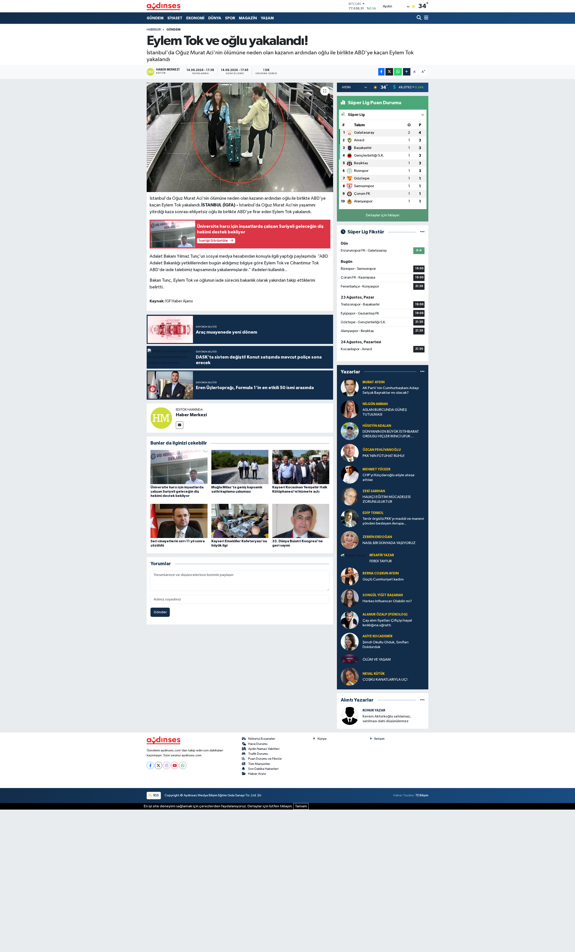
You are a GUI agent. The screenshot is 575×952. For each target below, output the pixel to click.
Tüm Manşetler (259, 764)
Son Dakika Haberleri (263, 768)
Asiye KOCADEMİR (377, 636)
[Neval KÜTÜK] (350, 677)
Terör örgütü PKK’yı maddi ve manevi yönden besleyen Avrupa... (393, 521)
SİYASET (174, 18)
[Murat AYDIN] (350, 387)
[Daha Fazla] (406, 71)
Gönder (160, 612)
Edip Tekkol (373, 513)
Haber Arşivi (257, 773)
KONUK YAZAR (374, 710)
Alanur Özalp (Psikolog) (385, 614)
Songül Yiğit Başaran (383, 595)
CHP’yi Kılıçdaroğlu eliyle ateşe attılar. (389, 477)
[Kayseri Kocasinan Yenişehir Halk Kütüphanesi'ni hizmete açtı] (300, 467)
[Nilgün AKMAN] (350, 409)
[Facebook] (150, 765)
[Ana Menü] (425, 18)
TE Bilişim (421, 795)
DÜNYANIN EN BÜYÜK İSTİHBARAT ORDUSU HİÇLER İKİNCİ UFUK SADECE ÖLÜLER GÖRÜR (391, 434)
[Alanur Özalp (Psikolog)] (350, 620)
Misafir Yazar (381, 555)
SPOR (230, 18)
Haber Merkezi (191, 415)
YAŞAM (267, 18)
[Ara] (419, 18)
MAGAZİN (248, 18)
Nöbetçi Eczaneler (261, 738)
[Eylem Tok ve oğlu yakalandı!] (240, 137)
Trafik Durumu (258, 753)
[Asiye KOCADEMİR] (350, 642)
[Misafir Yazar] (353, 556)
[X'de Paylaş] (389, 71)
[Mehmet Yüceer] (350, 474)
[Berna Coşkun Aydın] (350, 576)
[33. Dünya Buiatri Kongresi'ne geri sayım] (300, 521)
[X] (158, 765)
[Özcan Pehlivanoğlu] (350, 453)
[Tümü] (422, 372)
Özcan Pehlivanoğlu (382, 450)
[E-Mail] (179, 425)
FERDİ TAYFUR (380, 561)
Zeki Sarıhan (374, 491)
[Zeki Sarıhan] (350, 496)
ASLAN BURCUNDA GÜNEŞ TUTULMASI (385, 412)
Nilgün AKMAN (375, 404)
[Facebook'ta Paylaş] (381, 71)
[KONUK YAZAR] (350, 716)
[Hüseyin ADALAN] (350, 431)
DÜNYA (214, 18)
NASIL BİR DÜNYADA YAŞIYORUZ (389, 543)
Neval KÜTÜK (374, 673)
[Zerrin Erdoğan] (350, 540)
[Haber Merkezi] (161, 418)
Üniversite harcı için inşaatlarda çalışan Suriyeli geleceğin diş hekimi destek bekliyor (176, 491)
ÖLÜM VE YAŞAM (377, 660)
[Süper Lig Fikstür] (422, 232)
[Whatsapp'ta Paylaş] (398, 71)
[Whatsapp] (182, 765)
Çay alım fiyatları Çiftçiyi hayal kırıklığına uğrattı (387, 623)
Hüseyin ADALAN (377, 425)
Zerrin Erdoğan (377, 537)
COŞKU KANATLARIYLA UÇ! (385, 680)
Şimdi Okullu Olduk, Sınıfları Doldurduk (386, 644)
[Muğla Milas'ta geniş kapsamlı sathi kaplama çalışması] (239, 467)
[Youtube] (174, 765)
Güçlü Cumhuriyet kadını (383, 579)
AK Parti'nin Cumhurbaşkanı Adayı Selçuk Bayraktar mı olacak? (391, 390)
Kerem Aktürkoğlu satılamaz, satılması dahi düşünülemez (387, 719)
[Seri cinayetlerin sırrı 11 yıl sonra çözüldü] (179, 521)
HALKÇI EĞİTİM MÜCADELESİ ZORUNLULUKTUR (387, 499)
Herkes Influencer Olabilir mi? (387, 601)
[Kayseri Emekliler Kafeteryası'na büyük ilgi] (239, 521)
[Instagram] (166, 765)
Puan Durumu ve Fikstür (265, 758)
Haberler (154, 29)
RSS (156, 795)
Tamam (301, 806)
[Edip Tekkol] (350, 518)
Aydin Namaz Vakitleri (263, 749)
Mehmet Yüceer (376, 469)
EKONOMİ (195, 18)
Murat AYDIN (374, 382)
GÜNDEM (155, 18)
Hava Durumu (258, 744)
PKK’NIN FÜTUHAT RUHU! (383, 456)
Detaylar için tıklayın (382, 215)
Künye (322, 738)
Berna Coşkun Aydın (381, 573)
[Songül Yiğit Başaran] (350, 598)
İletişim (379, 738)
